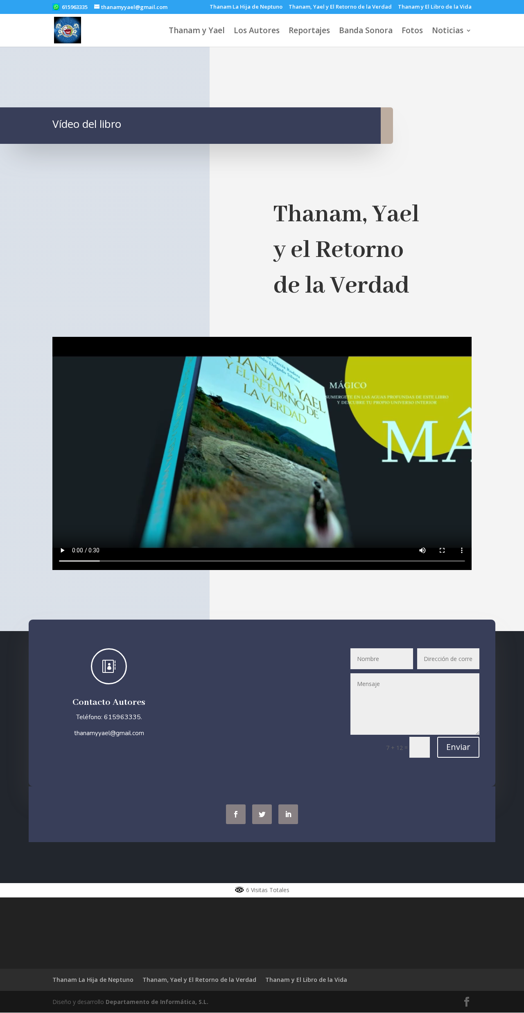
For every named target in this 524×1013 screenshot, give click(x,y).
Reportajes (309, 31)
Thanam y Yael (197, 31)
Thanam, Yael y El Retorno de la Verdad (340, 7)
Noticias (447, 31)
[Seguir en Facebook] (236, 814)
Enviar (458, 746)
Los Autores (257, 31)
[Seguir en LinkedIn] (288, 814)
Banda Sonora (366, 31)
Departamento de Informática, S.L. (157, 1002)
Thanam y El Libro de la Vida (435, 7)
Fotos (412, 31)
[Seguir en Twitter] (262, 814)
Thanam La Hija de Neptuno (246, 7)
